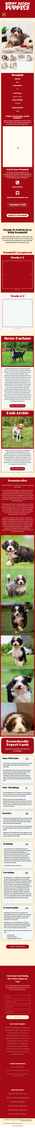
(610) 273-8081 (17, 187)
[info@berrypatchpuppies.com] (17, 193)
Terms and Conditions (17, 1126)
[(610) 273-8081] (17, 182)
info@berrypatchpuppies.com (17, 197)
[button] (4, 14)
